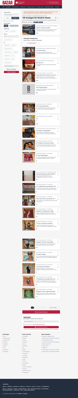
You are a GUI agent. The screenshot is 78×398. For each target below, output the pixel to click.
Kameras (25, 368)
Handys (24, 340)
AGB (29, 388)
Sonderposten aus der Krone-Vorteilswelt (51, 349)
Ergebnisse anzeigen (11, 72)
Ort (4, 42)
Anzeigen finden (7, 12)
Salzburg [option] (15, 52)
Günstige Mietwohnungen (51, 340)
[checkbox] (11, 21)
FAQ (21, 390)
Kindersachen (23, 7)
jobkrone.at (23, 386)
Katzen (24, 349)
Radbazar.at (49, 347)
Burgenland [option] (7, 45)
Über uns (4, 388)
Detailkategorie (7, 23)
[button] (20, 2)
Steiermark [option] (7, 55)
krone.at (39, 386)
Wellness (25, 338)
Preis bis (5, 34)
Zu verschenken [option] (8, 39)
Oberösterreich (7, 340)
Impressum (11, 388)
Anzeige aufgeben (32, 43)
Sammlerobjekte (26, 351)
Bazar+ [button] (35, 22)
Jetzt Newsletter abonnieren (41, 327)
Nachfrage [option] (13, 31)
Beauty (24, 364)
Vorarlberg (6, 349)
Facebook (20, 393)
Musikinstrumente (14, 25)
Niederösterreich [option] (8, 48)
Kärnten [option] (14, 45)
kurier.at (34, 386)
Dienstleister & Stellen (48, 7)
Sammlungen (25, 372)
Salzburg (5, 342)
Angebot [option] (6, 31)
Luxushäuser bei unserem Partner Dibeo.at (51, 342)
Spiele (24, 359)
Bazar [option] (7, 18)
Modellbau (25, 345)
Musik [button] (40, 22)
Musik (6, 25)
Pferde (24, 361)
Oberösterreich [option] (8, 52)
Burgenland (6, 351)
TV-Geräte (25, 342)
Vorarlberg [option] (7, 59)
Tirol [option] (13, 55)
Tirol (4, 347)
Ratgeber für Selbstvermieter (51, 336)
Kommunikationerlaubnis (29, 390)
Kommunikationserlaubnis (39, 324)
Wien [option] (13, 59)
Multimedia (25, 357)
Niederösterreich (7, 338)
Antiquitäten (25, 336)
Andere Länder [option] (8, 62)
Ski (23, 347)
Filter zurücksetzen (12, 69)
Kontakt (15, 388)
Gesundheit (25, 353)
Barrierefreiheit (46, 388)
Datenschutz (16, 390)
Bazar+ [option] (15, 18)
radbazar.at (10, 386)
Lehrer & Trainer (26, 40)
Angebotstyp (6, 28)
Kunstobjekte (25, 363)
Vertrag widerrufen (22, 388)
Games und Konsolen (27, 366)
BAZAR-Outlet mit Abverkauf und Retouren (51, 338)
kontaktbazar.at (45, 386)
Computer (25, 355)
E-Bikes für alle (49, 345)
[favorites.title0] (47, 2)
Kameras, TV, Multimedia (36, 40)
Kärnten (5, 345)
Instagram (25, 393)
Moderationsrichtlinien (36, 388)
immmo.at (29, 386)
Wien (5, 336)
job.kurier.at (16, 386)
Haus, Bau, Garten (39, 7)
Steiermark (6, 343)
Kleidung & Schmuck (31, 7)
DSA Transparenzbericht (8, 390)
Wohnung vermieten (51, 343)
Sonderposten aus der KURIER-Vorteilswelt (51, 351)
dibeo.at (5, 386)
